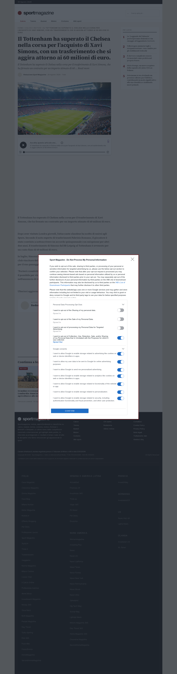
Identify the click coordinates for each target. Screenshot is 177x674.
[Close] (133, 260)
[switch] (120, 310)
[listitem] (88, 304)
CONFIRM (70, 411)
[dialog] (88, 337)
